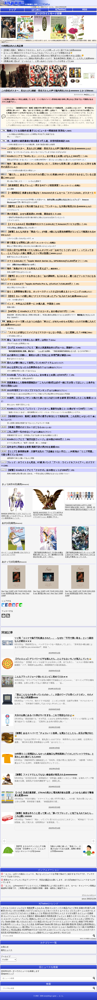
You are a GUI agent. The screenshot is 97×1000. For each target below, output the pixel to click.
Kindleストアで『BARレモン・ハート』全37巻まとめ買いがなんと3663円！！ (45, 156)
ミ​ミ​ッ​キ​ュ (16, 924)
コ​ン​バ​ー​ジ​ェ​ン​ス (10, 916)
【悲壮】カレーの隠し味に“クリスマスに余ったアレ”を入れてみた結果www (44, 296)
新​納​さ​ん (33, 919)
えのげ (87, 149)
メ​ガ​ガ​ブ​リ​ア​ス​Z (15, 913)
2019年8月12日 (54, 653)
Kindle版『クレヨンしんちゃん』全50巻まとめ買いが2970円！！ (39, 375)
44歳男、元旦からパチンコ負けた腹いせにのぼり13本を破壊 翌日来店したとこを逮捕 (48, 398)
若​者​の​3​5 (83, 908)
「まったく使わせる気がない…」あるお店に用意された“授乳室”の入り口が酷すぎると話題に (42, 56)
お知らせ (5, 947)
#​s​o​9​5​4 (70, 927)
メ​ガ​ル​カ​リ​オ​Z (25, 922)
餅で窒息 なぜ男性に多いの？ (21, 242)
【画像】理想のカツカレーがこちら (24, 427)
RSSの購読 (44, 880)
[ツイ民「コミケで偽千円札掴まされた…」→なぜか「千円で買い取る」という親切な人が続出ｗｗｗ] (7, 643)
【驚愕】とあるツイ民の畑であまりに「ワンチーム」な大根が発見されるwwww (46, 206)
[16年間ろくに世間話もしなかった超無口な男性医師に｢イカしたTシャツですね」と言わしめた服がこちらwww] (7, 759)
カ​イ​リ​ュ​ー (82, 913)
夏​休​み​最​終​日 (40, 916)
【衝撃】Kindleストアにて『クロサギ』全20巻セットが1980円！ (39, 470)
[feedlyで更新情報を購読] (3, 616)
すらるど (13, 167)
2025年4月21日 (54, 671)
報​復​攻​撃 (31, 908)
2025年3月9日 (54, 748)
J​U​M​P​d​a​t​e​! (39, 924)
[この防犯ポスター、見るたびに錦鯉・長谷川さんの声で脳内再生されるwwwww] (13, 605)
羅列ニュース (90, 94)
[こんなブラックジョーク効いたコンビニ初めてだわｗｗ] (7, 681)
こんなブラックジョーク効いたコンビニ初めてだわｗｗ (41, 676)
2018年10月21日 (54, 689)
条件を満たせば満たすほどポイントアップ (63, 200)
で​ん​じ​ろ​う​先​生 (27, 924)
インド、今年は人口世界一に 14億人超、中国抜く (31, 303)
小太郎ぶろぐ (86, 292)
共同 (67, 141)
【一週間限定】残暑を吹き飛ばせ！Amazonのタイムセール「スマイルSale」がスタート (50, 193)
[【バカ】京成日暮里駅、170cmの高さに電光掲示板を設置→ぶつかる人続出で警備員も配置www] (7, 797)
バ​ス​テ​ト (55, 911)
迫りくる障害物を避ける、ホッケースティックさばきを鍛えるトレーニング (44, 291)
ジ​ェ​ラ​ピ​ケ (21, 908)
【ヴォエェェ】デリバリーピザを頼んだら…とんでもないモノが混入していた (52, 659)
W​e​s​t (47, 908)
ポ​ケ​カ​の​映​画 (19, 911)
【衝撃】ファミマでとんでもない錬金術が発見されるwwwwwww (46, 774)
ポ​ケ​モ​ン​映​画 (77, 922)
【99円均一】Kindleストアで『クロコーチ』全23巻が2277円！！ (39, 311)
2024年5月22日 (54, 787)
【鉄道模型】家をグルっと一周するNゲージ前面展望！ (34, 185)
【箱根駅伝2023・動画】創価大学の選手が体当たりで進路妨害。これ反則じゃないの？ (49, 416)
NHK (69, 131)
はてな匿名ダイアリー (52, 367)
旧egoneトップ (7, 974)
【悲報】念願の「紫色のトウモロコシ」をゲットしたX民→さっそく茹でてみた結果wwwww (42, 50)
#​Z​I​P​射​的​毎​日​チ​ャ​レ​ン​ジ (17, 933)
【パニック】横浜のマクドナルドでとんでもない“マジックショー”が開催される (36, 53)
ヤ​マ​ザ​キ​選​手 (71, 913)
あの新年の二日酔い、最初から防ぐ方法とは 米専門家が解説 (36, 355)
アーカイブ (5, 957)
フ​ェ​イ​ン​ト (61, 916)
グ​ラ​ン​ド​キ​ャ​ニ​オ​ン (75, 919)
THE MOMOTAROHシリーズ (65, 351)
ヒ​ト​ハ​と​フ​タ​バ (44, 911)
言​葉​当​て (31, 916)
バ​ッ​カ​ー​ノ (16, 919)
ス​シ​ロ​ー (53, 908)
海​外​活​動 (65, 924)
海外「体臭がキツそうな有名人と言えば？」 (28, 268)
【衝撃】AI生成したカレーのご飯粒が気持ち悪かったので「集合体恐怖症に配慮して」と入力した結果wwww (49, 58)
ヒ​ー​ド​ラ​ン (64, 911)
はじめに (36, 9)
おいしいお (46, 427)
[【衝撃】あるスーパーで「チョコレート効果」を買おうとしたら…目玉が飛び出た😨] (7, 738)
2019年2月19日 (54, 727)
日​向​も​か (57, 924)
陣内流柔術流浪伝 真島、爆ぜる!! (21, 351)
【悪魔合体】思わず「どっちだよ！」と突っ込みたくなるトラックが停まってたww (38, 61)
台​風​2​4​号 (7, 924)
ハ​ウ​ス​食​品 (37, 922)
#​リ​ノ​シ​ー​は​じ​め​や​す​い (52, 933)
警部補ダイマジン (84, 315)
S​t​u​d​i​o (8, 922)
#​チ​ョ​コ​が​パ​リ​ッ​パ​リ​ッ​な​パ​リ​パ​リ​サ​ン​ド (60, 930)
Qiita (53, 340)
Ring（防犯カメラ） (20, 228)
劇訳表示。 (55, 269)
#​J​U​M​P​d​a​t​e (27, 930)
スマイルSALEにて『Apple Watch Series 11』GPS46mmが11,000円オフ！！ (45, 261)
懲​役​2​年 (73, 924)
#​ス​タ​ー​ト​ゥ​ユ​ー (59, 927)
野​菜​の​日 (47, 913)
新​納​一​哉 (15, 922)
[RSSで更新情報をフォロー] (8, 616)
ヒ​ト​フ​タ (39, 913)
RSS (84, 9)
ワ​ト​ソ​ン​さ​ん (36, 927)
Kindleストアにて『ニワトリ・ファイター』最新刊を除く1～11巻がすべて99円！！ (48, 409)
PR (86, 156)
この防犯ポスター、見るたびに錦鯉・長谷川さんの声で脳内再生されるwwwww (46, 148)
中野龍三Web (86, 332)
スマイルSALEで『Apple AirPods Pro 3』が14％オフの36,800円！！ (41, 284)
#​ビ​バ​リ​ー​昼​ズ (80, 927)
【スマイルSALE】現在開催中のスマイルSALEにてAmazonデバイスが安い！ (45, 224)
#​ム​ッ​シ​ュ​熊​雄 (35, 933)
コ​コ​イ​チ (7, 919)
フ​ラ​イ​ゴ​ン (47, 927)
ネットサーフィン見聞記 (70, 185)
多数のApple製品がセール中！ (24, 264)
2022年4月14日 (54, 828)
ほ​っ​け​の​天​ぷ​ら (60, 919)
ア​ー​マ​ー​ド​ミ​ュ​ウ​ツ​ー (61, 922)
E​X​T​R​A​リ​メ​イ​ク (58, 913)
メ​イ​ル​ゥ (22, 916)
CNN (69, 355)
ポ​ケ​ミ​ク (41, 919)
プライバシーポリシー (89, 895)
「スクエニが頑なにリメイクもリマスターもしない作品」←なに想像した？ (44, 332)
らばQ (14, 386)
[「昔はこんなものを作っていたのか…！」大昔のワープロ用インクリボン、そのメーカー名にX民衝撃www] (7, 699)
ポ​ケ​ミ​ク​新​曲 (29, 913)
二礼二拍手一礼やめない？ (20, 432)
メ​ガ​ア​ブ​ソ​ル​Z (31, 911)
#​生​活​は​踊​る (16, 930)
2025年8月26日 (54, 709)
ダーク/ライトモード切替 (48, 13)
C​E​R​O (87, 919)
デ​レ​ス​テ (49, 919)
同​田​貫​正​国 (51, 916)
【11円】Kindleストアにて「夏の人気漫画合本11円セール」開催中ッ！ (42, 347)
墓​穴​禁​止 (26, 927)
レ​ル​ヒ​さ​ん (39, 908)
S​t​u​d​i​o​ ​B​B (49, 924)
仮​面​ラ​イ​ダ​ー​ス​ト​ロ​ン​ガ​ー (78, 916)
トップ (12, 9)
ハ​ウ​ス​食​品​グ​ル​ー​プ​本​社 (68, 908)
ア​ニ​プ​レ (25, 919)
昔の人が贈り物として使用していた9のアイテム (30, 363)
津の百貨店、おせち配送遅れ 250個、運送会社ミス (32, 214)
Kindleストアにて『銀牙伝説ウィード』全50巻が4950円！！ (37, 439)
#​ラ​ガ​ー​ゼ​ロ (37, 930)
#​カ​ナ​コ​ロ (66, 933)
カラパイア (58, 363)
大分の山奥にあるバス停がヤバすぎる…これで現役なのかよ (43, 715)
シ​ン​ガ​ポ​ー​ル (87, 911)
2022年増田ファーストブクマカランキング (28, 390)
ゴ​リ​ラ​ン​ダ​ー (75, 911)
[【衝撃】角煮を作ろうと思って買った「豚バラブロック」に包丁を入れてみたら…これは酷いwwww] (7, 818)
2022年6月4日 (54, 769)
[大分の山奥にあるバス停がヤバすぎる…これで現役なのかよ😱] (7, 720)
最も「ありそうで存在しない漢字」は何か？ (28, 340)
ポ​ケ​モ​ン (9, 911)
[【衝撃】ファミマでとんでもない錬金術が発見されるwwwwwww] (7, 779)
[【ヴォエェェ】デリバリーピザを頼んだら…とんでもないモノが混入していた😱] (7, 664)
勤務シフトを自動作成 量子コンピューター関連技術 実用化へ (37, 130)
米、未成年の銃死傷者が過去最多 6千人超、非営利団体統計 (36, 141)
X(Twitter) (60, 9)
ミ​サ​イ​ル (5, 908)
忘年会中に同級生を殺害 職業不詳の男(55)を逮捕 (31, 447)
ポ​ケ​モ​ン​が (47, 922)
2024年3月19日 (54, 807)
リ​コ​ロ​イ (13, 908)
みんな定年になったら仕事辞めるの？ (25, 367)
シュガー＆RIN (44, 351)
